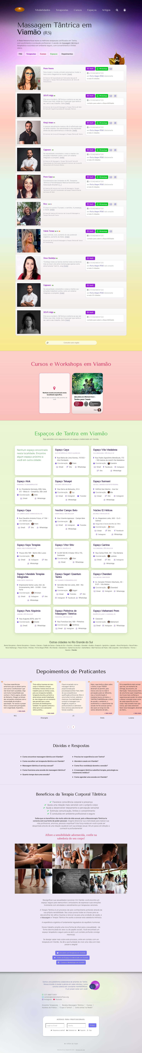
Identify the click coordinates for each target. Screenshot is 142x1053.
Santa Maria (86, 648)
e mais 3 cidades (93, 268)
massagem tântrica (69, 43)
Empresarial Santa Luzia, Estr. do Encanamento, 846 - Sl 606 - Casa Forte (32, 587)
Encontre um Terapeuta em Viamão (72, 953)
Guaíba (91, 645)
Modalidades (42, 10)
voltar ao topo (72, 1044)
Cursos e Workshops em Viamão (72, 962)
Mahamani (114, 622)
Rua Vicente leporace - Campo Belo (71, 518)
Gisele (36, 622)
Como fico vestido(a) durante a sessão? (91, 766)
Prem (74, 463)
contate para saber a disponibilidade (100, 103)
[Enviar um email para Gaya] (111, 177)
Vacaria (67, 650)
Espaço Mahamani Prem (106, 610)
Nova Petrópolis (122, 645)
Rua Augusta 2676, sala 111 (30, 619)
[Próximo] (73, 727)
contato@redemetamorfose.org (56, 997)
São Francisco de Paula (99, 648)
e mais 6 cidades (93, 187)
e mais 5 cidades (93, 214)
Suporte (82, 1030)
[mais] (69, 74)
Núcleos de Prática (49, 1008)
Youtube (83, 496)
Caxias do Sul (60, 645)
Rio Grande (53, 648)
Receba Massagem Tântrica (73, 1005)
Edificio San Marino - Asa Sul (107, 489)
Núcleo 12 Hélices (102, 510)
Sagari (74, 590)
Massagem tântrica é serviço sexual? (38, 766)
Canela (32, 645)
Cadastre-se (72, 1030)
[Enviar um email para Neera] (111, 68)
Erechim (69, 645)
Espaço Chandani (102, 574)
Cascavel (99, 619)
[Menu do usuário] (125, 12)
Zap (90, 1030)
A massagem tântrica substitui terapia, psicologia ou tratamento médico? (95, 771)
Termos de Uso (80, 1050)
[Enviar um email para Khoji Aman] (111, 123)
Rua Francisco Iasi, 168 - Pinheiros (70, 622)
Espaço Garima (101, 545)
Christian (37, 593)
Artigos (106, 10)
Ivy (73, 492)
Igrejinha (105, 645)
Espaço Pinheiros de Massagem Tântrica (66, 612)
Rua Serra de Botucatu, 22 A (68, 489)
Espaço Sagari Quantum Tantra (68, 575)
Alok (36, 495)
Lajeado (112, 645)
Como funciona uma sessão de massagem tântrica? (43, 770)
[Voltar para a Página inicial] (19, 9)
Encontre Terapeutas (50, 1005)
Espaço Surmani (101, 481)
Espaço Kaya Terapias (28, 545)
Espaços (92, 10)
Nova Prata (133, 645)
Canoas (39, 645)
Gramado (77, 645)
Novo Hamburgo (11, 648)
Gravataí (84, 645)
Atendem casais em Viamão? (86, 761)
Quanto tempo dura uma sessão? (36, 775)
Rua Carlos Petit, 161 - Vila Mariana (109, 553)
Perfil (91, 69)
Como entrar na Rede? (83, 1008)
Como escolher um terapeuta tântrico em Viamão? (43, 761)
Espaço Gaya (62, 449)
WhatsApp (82, 467)
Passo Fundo (22, 648)
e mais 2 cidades (93, 133)
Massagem (46, 917)
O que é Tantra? (66, 1008)
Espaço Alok (23, 481)
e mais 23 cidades (93, 160)
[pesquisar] (117, 12)
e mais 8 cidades (93, 78)
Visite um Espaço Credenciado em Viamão (72, 958)
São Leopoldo (113, 648)
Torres (133, 648)
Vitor (74, 558)
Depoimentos (67, 54)
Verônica (75, 625)
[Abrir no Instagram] (115, 95)
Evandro (113, 463)
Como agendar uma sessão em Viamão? (91, 777)
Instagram (120, 467)
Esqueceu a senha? (59, 1030)
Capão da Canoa (48, 645)
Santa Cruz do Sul (74, 648)
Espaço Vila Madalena (105, 449)
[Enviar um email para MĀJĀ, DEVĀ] (111, 95)
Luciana (113, 556)
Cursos (78, 10)
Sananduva (63, 648)
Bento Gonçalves (10, 645)
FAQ (20, 54)
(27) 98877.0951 (50, 995)
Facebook (108, 467)
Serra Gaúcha (124, 648)
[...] (60, 185)
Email (61, 467)
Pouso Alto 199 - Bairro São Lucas (32, 553)
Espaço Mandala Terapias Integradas (30, 575)
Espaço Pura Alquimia (28, 610)
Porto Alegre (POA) (97, 76)
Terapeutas (62, 10)
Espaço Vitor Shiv (64, 545)
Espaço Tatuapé (63, 481)
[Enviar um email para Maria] (111, 231)
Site (70, 467)
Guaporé (98, 645)
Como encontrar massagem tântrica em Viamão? (42, 757)
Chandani (114, 587)
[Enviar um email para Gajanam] (111, 150)
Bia (111, 492)
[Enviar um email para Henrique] (111, 204)
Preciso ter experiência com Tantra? (89, 757)
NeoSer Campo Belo (66, 510)
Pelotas (31, 648)
